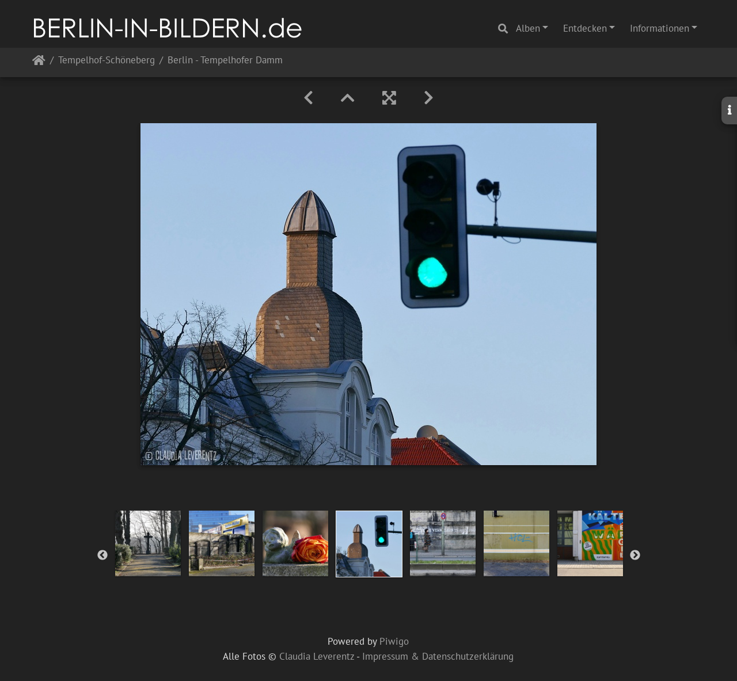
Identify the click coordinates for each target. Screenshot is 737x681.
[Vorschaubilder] (347, 97)
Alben (528, 28)
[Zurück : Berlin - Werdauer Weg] (308, 97)
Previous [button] (102, 555)
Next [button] (635, 555)
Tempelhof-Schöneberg (106, 60)
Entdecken (585, 28)
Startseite (38, 62)
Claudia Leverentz (316, 656)
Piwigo (394, 641)
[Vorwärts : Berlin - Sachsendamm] (428, 97)
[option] (148, 543)
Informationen (659, 28)
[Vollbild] (389, 97)
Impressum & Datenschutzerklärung (438, 656)
